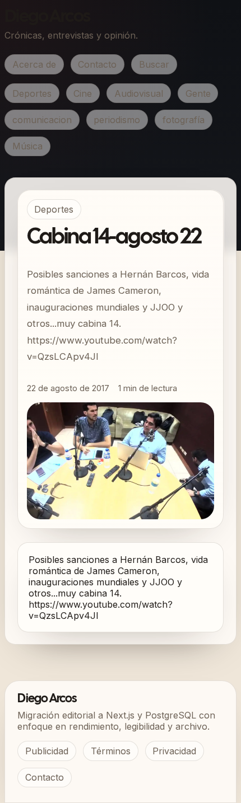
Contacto (97, 64)
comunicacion (42, 119)
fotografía (184, 119)
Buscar (154, 64)
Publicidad (46, 751)
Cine (82, 93)
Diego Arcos (47, 17)
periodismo (117, 119)
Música (27, 146)
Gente (198, 93)
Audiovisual (138, 93)
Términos (111, 751)
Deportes (32, 93)
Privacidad (174, 751)
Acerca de (34, 64)
